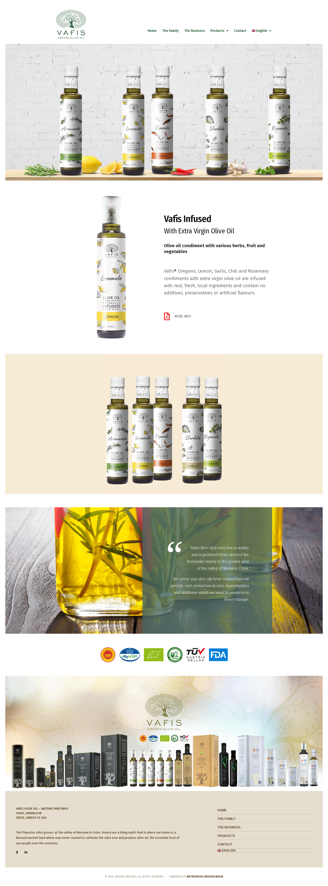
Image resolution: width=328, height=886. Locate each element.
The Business (194, 31)
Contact (240, 31)
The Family (170, 31)
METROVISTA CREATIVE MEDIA (205, 876)
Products (217, 31)
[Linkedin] (26, 852)
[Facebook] (17, 852)
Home (152, 31)
